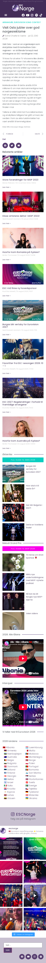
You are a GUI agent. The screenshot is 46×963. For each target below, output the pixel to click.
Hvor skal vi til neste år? (32, 487)
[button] (6, 15)
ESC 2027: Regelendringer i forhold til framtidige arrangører (22, 403)
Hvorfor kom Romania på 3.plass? (21, 252)
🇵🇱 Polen (30, 763)
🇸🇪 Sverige (31, 785)
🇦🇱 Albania (8, 747)
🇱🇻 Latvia (9, 795)
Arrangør (7, 22)
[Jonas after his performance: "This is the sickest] (11, 895)
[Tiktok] (40, 15)
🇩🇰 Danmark (11, 766)
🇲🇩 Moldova (32, 753)
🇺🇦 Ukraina (31, 798)
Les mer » (6, 187)
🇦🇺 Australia (10, 756)
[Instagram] (32, 15)
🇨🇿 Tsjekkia (31, 788)
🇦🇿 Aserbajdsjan (13, 753)
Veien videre (32, 613)
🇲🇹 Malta (30, 750)
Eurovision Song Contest (27, 22)
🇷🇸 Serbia (31, 775)
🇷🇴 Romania (32, 769)
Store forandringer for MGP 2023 (20, 179)
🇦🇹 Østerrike (32, 795)
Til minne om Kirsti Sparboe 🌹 (34, 556)
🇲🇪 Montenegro (34, 756)
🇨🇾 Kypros (9, 791)
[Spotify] (36, 15)
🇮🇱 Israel (8, 782)
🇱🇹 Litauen (9, 798)
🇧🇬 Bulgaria (10, 763)
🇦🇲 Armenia (10, 750)
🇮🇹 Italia (8, 785)
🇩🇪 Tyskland (32, 791)
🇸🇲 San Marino (33, 772)
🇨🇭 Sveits (30, 782)
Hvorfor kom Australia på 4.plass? (21, 440)
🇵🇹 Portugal (32, 766)
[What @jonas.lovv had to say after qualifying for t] (11, 919)
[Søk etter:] (23, 945)
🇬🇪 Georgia (10, 775)
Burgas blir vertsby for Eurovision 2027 (20, 326)
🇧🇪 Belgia (9, 760)
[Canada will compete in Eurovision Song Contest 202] (11, 872)
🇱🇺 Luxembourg (34, 747)
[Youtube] (27, 15)
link (4, 74)
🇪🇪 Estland (9, 769)
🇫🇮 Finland (9, 772)
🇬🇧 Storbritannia (34, 779)
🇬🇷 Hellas (9, 779)
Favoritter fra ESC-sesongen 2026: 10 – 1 (22, 364)
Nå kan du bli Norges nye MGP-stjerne (34, 596)
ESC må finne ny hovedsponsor (19, 288)
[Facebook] (23, 15)
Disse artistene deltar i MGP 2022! (21, 215)
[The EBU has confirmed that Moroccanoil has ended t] (11, 848)
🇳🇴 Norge (31, 760)
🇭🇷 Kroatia (9, 788)
